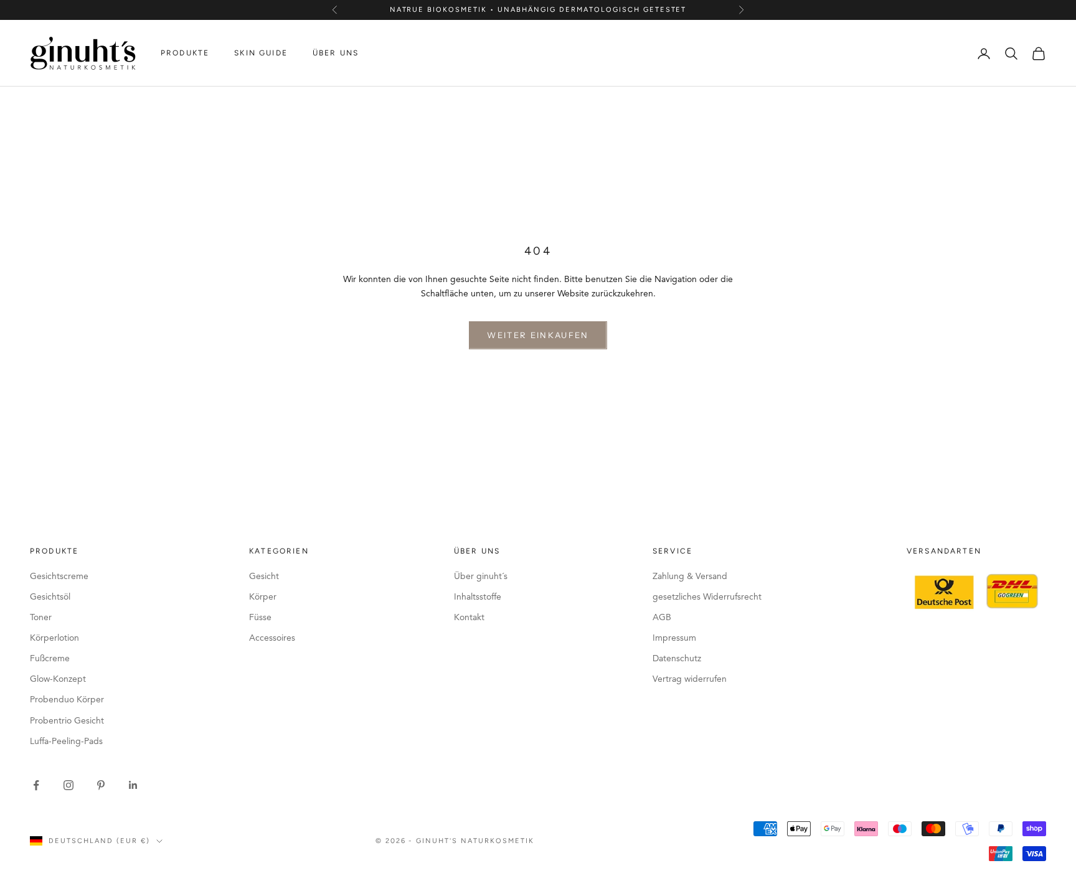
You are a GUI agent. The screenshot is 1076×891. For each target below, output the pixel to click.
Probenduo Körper (67, 699)
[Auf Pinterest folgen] (101, 785)
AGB (662, 617)
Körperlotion (54, 638)
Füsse (260, 617)
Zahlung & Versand (690, 576)
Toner (41, 617)
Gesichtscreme (59, 576)
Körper (262, 597)
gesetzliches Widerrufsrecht (707, 597)
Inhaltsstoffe (477, 597)
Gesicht (264, 576)
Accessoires (272, 638)
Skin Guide (261, 53)
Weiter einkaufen (537, 335)
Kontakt (469, 617)
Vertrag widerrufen (690, 679)
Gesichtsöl (50, 597)
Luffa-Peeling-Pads (66, 741)
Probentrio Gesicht (67, 721)
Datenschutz (677, 658)
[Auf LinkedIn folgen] (133, 785)
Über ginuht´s (480, 576)
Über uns (336, 53)
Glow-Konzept (58, 679)
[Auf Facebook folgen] (36, 785)
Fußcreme (50, 658)
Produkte (185, 53)
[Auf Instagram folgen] (68, 785)
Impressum (674, 638)
